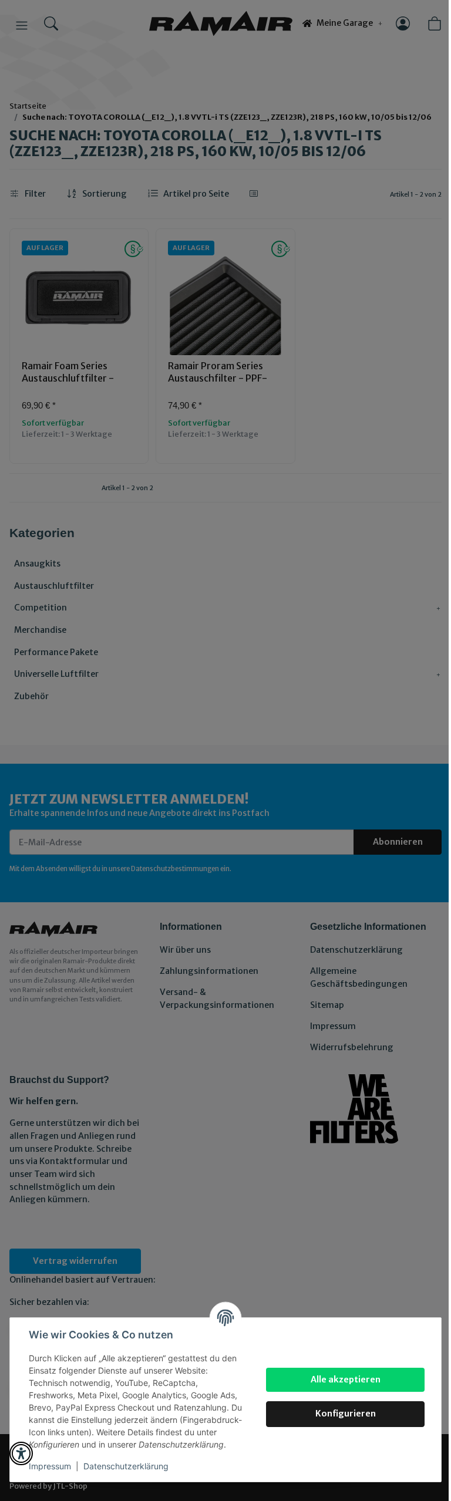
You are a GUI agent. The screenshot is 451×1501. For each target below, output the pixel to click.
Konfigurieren (345, 1413)
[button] (21, 1453)
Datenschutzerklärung (126, 1466)
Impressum (50, 1466)
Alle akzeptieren (346, 1379)
